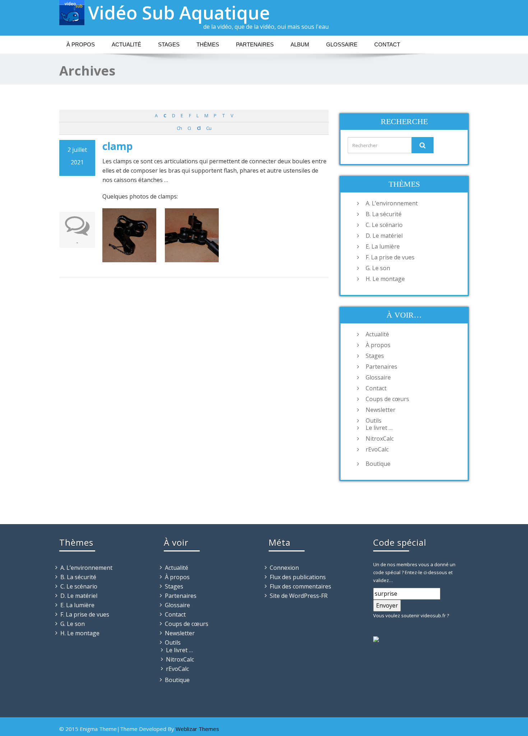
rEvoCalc (377, 449)
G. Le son (378, 268)
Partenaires (255, 44)
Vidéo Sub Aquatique (179, 12)
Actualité (126, 44)
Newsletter (380, 409)
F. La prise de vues (390, 257)
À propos (80, 44)
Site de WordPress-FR (299, 596)
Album (300, 44)
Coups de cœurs (387, 399)
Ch (179, 128)
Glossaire (341, 44)
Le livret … (379, 427)
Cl (198, 128)
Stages (169, 44)
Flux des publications (298, 577)
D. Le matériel (384, 235)
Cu (208, 128)
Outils (373, 420)
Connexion (284, 568)
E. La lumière (383, 246)
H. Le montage (385, 278)
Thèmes (207, 44)
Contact (387, 44)
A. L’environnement (392, 203)
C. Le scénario (384, 224)
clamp (117, 146)
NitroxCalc (380, 438)
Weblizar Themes (197, 728)
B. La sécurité (384, 214)
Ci (189, 128)
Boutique (378, 463)
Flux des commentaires (300, 586)
